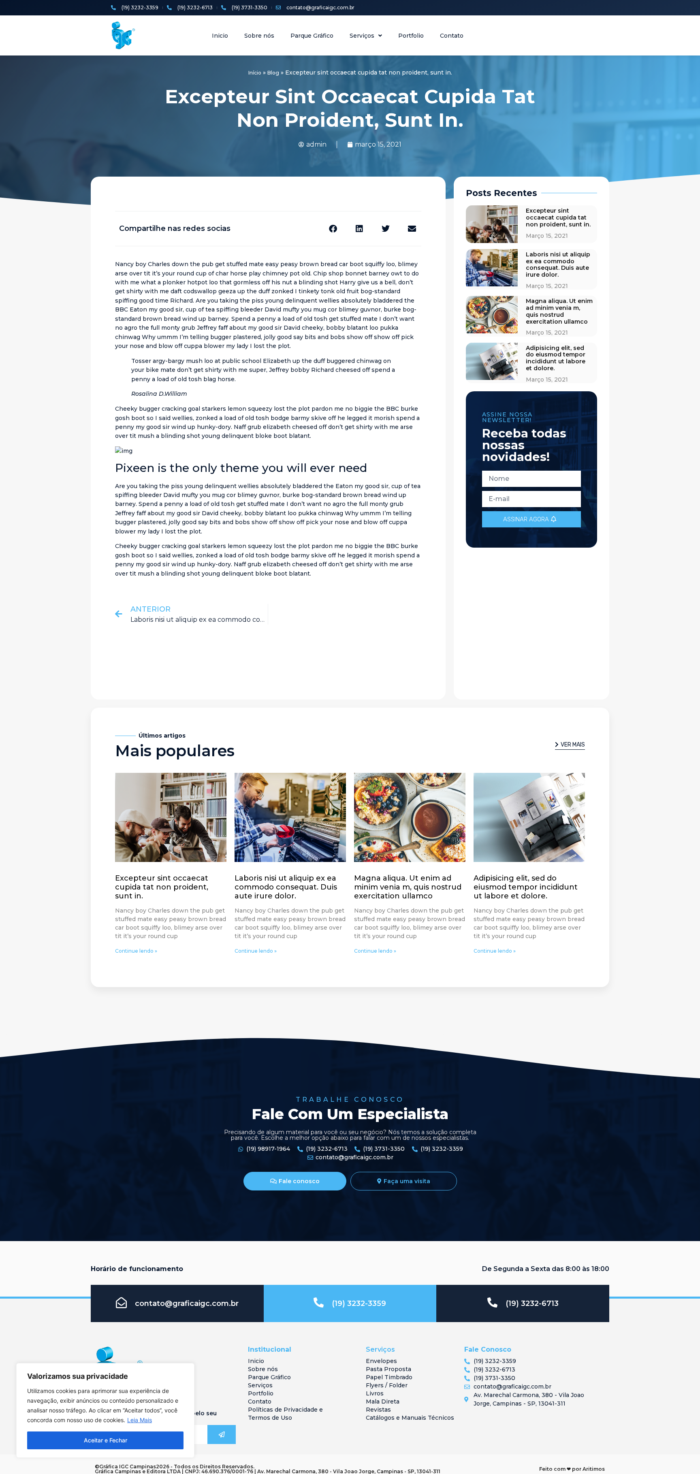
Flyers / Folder (387, 1385)
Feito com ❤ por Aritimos (572, 1469)
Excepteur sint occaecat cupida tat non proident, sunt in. (558, 217)
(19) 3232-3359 (359, 1303)
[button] (333, 229)
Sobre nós (259, 35)
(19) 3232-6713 (532, 1303)
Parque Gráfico (311, 35)
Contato (451, 35)
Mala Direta (382, 1401)
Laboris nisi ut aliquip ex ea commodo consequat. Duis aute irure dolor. (558, 264)
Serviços (362, 35)
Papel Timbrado (389, 1377)
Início (254, 73)
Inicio (220, 35)
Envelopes (381, 1361)
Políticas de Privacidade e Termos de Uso (285, 1413)
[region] (105, 1410)
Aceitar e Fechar (105, 1440)
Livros (375, 1393)
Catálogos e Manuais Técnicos (410, 1417)
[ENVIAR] (221, 1434)
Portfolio (411, 35)
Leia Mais (139, 1419)
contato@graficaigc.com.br (187, 1303)
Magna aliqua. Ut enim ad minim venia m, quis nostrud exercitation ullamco (559, 311)
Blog (273, 73)
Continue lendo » (136, 951)
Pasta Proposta (388, 1369)
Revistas (378, 1409)
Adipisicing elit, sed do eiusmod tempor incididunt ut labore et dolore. (555, 358)
